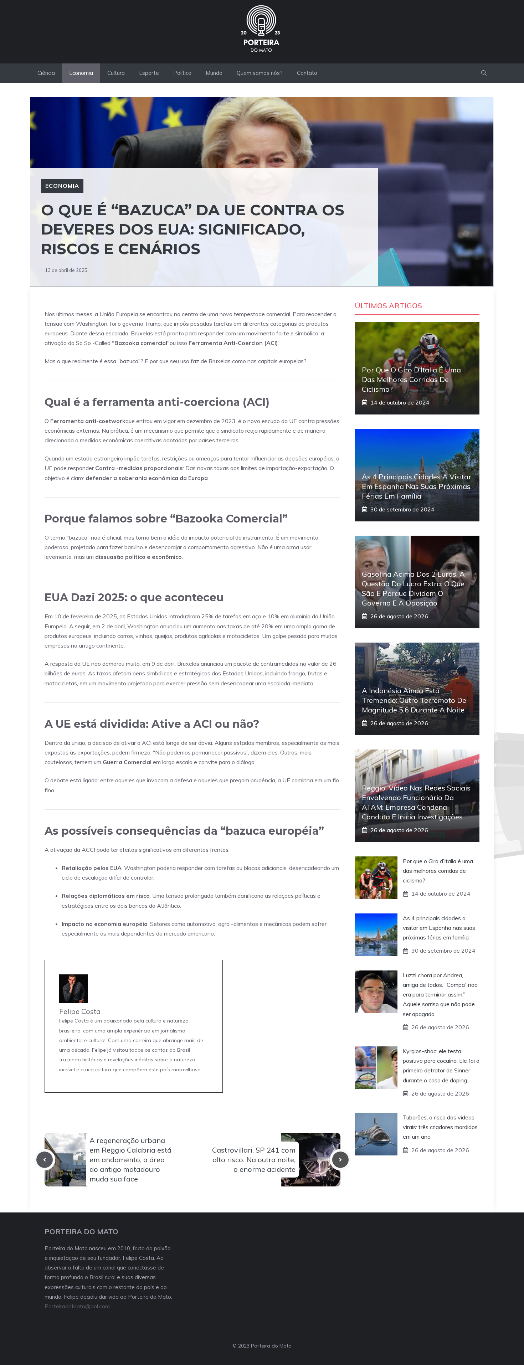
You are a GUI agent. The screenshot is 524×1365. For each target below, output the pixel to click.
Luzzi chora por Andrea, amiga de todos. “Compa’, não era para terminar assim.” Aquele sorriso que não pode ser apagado (440, 995)
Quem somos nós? (260, 72)
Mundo (214, 72)
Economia (81, 72)
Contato (307, 72)
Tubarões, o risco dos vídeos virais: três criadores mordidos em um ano (440, 1127)
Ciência (46, 72)
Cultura (116, 72)
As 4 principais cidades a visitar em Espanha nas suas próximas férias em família (416, 486)
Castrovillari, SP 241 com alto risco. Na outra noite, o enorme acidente (254, 1159)
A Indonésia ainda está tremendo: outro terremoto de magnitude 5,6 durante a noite (414, 700)
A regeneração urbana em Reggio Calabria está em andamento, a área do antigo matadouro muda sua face (130, 1160)
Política (182, 72)
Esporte (149, 72)
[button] (484, 73)
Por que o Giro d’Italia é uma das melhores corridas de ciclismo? (411, 379)
